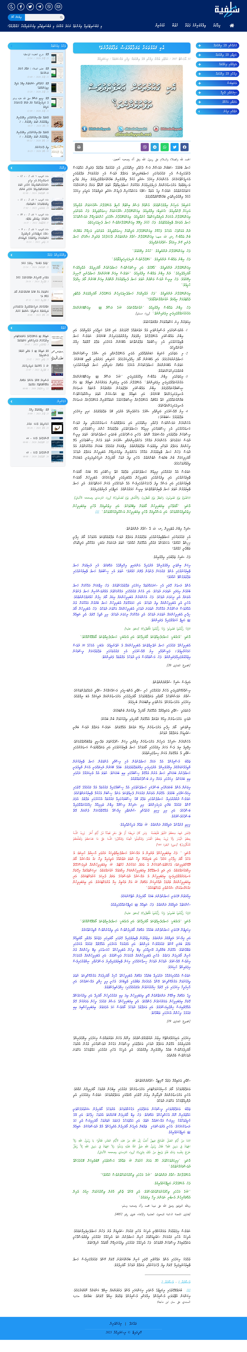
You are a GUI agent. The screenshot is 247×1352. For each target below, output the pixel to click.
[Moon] (11, 6)
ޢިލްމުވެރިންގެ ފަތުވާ (195, 25)
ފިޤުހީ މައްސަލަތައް (120, 59)
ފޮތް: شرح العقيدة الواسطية (36, 54)
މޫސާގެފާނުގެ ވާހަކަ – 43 (37, 453)
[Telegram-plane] (39, 6)
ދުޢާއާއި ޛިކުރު (230, 111)
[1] (97, 512)
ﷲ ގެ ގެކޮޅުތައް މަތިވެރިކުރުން (35, 366)
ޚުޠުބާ (175, 25)
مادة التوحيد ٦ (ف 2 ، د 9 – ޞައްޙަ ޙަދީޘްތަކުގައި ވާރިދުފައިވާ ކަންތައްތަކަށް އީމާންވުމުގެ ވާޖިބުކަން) (33, 234)
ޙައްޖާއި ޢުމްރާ (161, 59)
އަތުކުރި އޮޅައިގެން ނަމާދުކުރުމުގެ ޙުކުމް (32, 278)
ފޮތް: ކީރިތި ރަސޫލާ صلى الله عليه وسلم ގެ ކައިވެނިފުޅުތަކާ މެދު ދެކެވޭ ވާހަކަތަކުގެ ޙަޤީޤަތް (31, 103)
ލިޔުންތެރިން (116, 1323)
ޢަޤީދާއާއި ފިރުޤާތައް (228, 64)
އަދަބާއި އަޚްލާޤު (229, 102)
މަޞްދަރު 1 (184, 1282)
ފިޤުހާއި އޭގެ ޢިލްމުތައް (226, 74)
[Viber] (49, 6)
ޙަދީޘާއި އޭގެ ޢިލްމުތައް (226, 55)
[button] (184, 147)
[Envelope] (58, 6)
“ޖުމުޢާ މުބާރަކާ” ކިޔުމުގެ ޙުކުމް (35, 263)
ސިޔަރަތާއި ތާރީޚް (229, 93)
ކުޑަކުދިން (160, 25)
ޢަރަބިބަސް (232, 83)
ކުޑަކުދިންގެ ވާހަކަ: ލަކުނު (38, 424)
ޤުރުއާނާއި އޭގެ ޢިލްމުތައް (225, 45)
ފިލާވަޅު (216, 25)
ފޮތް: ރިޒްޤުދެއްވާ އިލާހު (39, 410)
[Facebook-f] (20, 6)
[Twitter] (30, 6)
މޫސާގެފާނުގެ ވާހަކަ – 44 (37, 438)
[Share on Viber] (145, 147)
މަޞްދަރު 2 (167, 1282)
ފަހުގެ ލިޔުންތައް (58, 46)
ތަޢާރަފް (133, 1323)
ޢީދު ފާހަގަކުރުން (42, 147)
